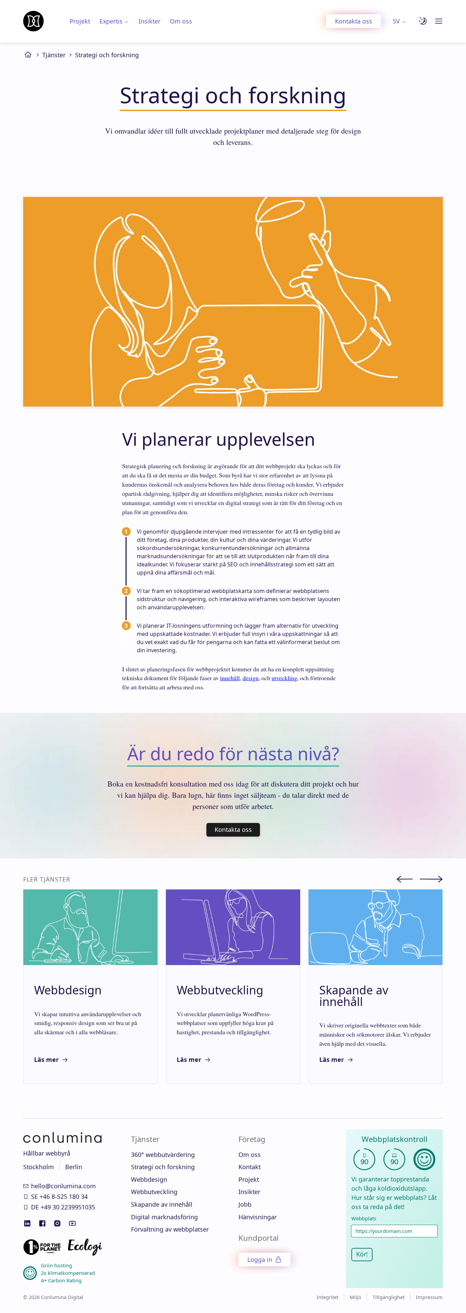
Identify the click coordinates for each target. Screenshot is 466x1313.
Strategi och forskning (107, 55)
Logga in (259, 1259)
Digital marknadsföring (164, 1217)
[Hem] (33, 21)
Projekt (80, 21)
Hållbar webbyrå (46, 1153)
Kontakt (249, 1167)
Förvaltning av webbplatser (170, 1229)
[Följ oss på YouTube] (72, 1223)
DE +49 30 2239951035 (63, 1207)
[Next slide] (431, 880)
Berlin (73, 1167)
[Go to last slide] (408, 880)
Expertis (111, 21)
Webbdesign (149, 1179)
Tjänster (53, 55)
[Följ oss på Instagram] (57, 1223)
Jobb (244, 1204)
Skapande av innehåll (161, 1204)
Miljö (355, 1297)
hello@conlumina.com (63, 1186)
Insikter (149, 21)
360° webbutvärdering (163, 1154)
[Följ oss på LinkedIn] (27, 1223)
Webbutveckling (154, 1192)
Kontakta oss (353, 21)
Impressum (429, 1297)
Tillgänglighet (389, 1297)
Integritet (327, 1297)
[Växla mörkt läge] (423, 21)
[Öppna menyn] (439, 21)
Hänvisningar (257, 1217)
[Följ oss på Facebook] (42, 1223)
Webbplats (363, 1218)
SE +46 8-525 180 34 (59, 1196)
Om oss (181, 21)
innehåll (230, 678)
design (251, 678)
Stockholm (38, 1167)
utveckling (284, 678)
